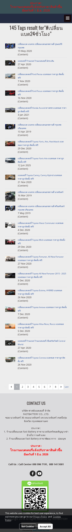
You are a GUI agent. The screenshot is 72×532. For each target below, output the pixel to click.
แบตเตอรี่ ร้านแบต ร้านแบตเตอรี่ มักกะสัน (36, 61)
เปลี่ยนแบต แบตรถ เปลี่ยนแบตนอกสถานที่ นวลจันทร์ (40, 192)
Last (66, 386)
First (6, 386)
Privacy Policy (40, 516)
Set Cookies (27, 526)
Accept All (45, 526)
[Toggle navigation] (67, 18)
